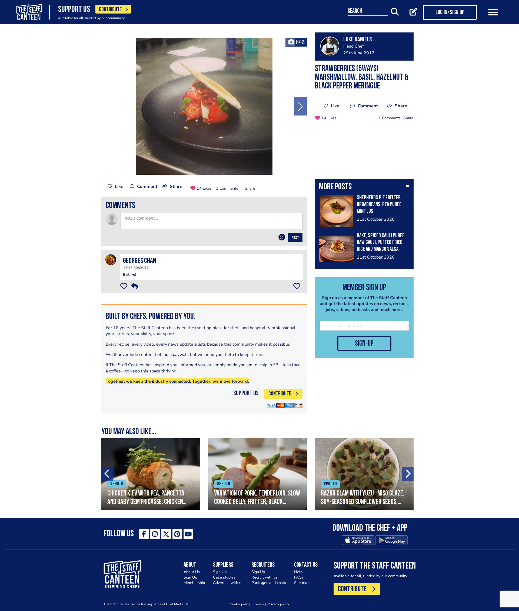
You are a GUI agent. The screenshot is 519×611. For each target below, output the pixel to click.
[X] (166, 534)
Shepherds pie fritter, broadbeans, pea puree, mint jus (379, 204)
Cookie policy (240, 604)
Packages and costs (268, 582)
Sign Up (190, 577)
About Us (192, 571)
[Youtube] (188, 534)
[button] (364, 187)
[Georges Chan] (110, 259)
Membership (194, 582)
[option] (204, 106)
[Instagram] (155, 534)
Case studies (224, 577)
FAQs (299, 577)
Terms (259, 604)
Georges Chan (139, 261)
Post (295, 238)
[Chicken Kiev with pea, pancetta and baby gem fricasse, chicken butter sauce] (150, 474)
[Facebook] (144, 534)
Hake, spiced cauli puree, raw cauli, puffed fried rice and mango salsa (381, 242)
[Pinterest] (177, 534)
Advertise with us (228, 582)
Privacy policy (278, 604)
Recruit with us (264, 577)
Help (298, 571)
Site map (302, 582)
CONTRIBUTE (110, 9)
